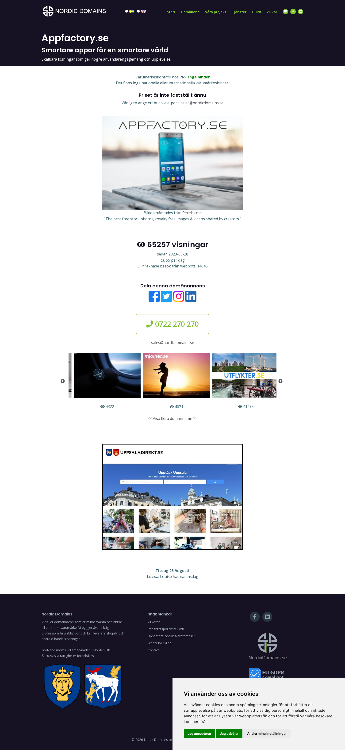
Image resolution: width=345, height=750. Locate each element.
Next (280, 381)
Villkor (272, 12)
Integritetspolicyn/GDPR (166, 629)
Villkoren (154, 622)
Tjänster (239, 12)
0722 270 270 (176, 324)
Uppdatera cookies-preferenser (171, 636)
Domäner (189, 12)
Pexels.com (192, 212)
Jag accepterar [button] (199, 733)
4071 (174, 406)
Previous (62, 381)
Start (171, 12)
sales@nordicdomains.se (201, 102)
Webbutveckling (159, 643)
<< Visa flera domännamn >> (172, 418)
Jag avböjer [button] (229, 733)
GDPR (256, 12)
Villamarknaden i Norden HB (89, 650)
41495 (243, 406)
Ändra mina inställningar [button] (267, 733)
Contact (154, 650)
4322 (105, 406)
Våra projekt (215, 12)
